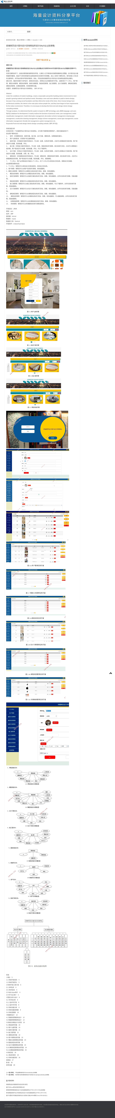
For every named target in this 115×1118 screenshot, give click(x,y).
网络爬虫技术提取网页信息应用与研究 (17, 1084)
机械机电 (57, 6)
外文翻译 (102, 6)
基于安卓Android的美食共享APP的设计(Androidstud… (97, 72)
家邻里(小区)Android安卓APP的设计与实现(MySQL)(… (97, 49)
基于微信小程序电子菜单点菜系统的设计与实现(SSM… (97, 45)
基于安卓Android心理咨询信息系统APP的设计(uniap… (97, 69)
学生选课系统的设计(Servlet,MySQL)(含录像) (26, 1072)
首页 (11, 6)
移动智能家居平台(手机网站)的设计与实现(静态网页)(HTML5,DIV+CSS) (26, 1092)
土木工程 (73, 6)
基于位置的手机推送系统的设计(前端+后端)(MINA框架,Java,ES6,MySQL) (26, 1095)
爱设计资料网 (20, 40)
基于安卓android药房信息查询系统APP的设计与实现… (97, 55)
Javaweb (35, 40)
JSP (23, 81)
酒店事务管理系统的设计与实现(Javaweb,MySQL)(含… (97, 62)
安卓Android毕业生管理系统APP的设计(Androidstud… (97, 59)
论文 (87, 6)
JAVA (33, 81)
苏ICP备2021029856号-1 (38, 1107)
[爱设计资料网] (6, 2)
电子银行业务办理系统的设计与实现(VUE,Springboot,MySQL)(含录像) (32, 1074)
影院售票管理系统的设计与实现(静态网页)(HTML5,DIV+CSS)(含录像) (25, 1090)
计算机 (25, 6)
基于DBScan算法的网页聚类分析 (15, 1087)
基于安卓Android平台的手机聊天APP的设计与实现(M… (97, 52)
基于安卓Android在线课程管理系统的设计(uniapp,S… (97, 65)
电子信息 (40, 6)
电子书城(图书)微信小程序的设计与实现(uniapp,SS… (96, 75)
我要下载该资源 (42, 60)
